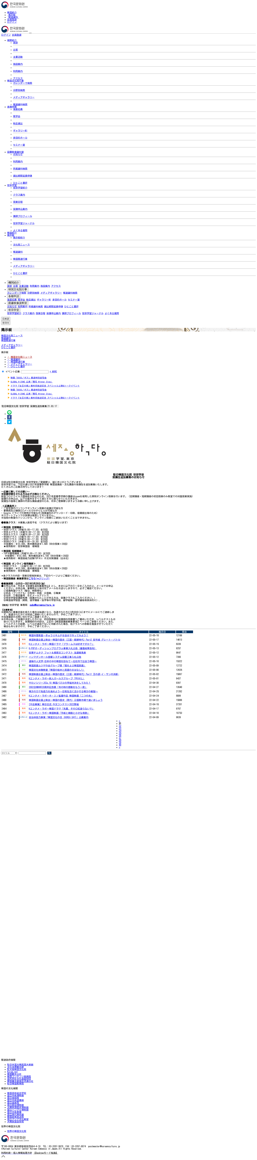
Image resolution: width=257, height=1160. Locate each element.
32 (120, 726)
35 (120, 733)
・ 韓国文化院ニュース (19, 357)
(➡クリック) (43, 578)
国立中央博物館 (15, 1095)
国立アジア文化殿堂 (18, 1119)
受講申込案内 (20, 209)
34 (120, 730)
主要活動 (18, 57)
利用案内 (18, 71)
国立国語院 (13, 1098)
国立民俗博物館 (15, 1105)
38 (120, 740)
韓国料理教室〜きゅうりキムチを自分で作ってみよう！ (58, 635)
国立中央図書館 (15, 1100)
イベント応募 (13, 371)
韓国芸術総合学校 (16, 1093)
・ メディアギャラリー (19, 364)
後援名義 (18, 109)
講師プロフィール (22, 216)
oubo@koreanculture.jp (42, 605)
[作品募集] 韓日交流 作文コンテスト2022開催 (54, 704)
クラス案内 (19, 195)
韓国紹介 (12, 12)
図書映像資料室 (17, 303)
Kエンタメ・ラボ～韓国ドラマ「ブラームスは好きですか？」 (61, 644)
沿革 (15, 50)
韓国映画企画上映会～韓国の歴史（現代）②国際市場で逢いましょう (66, 700)
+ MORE (53, 371)
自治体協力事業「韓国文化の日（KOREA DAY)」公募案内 (58, 717)
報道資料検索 (20, 104)
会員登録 (12, 19)
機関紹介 (13, 282)
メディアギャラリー (24, 97)
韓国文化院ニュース (12, 335)
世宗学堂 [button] (12, 185)
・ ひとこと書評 (16, 366)
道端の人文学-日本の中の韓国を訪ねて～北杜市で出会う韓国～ (63, 661)
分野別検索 (19, 90)
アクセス (18, 78)
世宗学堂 (13, 309)
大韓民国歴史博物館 (18, 1107)
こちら (32, 578)
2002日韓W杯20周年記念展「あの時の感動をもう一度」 (58, 687)
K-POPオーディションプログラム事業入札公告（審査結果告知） (63, 648)
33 (120, 728)
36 (120, 735)
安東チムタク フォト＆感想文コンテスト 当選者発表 (57, 652)
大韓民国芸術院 (15, 1121)
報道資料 (13, 17)
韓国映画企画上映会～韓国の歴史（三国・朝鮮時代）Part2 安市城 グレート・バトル (74, 640)
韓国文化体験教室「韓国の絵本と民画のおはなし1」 (57, 670)
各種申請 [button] (12, 107)
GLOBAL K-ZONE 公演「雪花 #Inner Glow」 (32, 382)
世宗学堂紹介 (20, 187)
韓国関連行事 (20, 259)
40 (120, 745)
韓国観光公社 (14, 1074)
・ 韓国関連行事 (16, 362)
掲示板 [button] (10, 235)
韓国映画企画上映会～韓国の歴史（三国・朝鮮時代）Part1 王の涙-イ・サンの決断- (74, 674)
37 (120, 738)
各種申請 (13, 296)
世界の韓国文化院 (16, 1131)
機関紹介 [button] (12, 40)
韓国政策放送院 (15, 1117)
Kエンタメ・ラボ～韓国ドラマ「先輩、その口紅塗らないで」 (61, 708)
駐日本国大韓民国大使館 (20, 1064)
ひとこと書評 (20, 183)
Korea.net (12, 1072)
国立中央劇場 (14, 1112)
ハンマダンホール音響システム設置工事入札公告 (55, 657)
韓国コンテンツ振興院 (19, 1076)
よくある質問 (20, 230)
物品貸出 (18, 123)
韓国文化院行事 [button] (15, 80)
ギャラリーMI (20, 130)
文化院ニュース (21, 244)
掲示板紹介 (19, 237)
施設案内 (18, 64)
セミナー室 (19, 145)
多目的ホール (20, 138)
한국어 (26, 35)
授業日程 (18, 202)
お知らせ (18, 154)
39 (120, 742)
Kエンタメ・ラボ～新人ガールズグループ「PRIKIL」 (57, 678)
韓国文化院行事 (17, 289)
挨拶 (15, 42)
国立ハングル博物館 (18, 1110)
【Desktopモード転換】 (45, 1153)
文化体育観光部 (15, 1067)
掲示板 (12, 15)
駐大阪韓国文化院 (16, 1069)
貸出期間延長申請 (22, 176)
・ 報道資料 (13, 359)
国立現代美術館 (15, 1114)
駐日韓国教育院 (15, 1083)
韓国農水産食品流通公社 (20, 1081)
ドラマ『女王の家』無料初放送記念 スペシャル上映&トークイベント (45, 386)
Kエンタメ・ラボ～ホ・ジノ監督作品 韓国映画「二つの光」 (61, 696)
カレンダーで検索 (22, 83)
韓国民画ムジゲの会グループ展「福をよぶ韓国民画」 (57, 665)
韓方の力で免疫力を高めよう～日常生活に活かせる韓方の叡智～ (63, 691)
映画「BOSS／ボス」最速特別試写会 (29, 378)
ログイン (12, 22)
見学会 (16, 116)
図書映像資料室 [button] (15, 152)
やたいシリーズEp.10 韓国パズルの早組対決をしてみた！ (60, 683)
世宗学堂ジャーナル (24, 223)
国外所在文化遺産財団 (19, 1079)
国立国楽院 (13, 1102)
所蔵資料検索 (20, 168)
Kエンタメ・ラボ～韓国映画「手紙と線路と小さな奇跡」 (59, 713)
